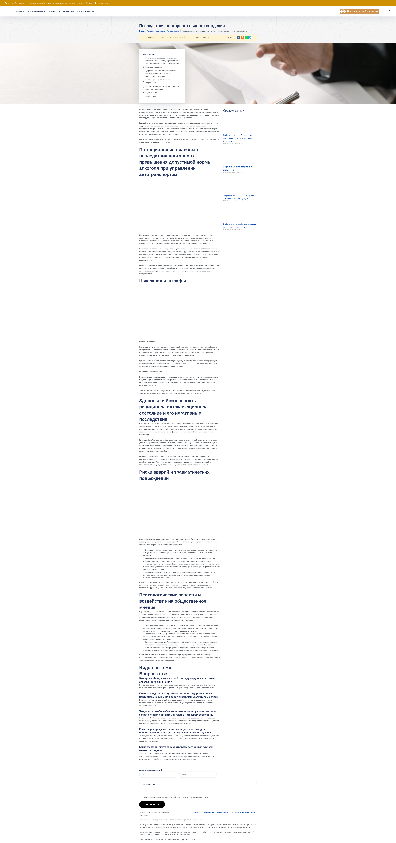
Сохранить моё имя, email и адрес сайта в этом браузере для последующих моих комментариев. (176, 797)
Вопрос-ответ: (150, 96)
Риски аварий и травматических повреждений (157, 81)
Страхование (53, 11)
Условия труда (68, 11)
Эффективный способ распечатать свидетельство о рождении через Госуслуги (238, 138)
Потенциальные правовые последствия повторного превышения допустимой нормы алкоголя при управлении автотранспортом (162, 60)
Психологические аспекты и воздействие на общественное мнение (162, 87)
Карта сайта (195, 812)
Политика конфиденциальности (216, 812)
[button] (238, 37)
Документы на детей (85, 11)
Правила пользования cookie (243, 812)
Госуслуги (20, 11)
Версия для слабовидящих (362, 11)
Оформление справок (36, 11)
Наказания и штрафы (153, 67)
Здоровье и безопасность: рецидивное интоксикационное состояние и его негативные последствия (160, 73)
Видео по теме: (151, 93)
